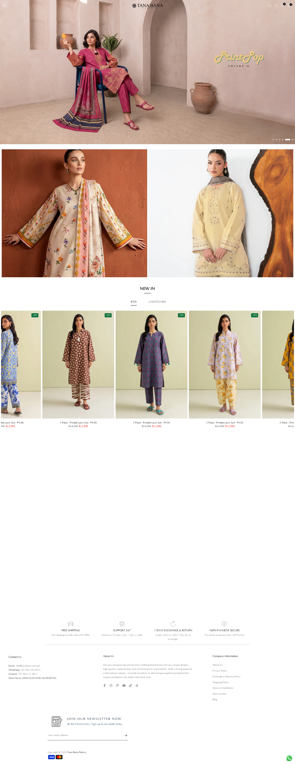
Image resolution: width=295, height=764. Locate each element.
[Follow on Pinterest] (117, 690)
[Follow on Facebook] (104, 690)
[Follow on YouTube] (123, 690)
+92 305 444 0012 (30, 674)
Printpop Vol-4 (159, 269)
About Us (217, 669)
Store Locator (219, 698)
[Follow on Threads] (136, 690)
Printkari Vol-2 (13, 272)
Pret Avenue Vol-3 (162, 259)
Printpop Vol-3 (159, 264)
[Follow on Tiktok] (130, 690)
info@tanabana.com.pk (28, 670)
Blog (215, 703)
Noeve (155, 273)
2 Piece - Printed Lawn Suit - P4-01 (37, 426)
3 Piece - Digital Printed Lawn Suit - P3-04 (257, 426)
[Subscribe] (124, 739)
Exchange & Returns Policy (227, 680)
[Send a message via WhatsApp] (289, 758)
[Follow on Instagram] (111, 690)
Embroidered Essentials (18, 263)
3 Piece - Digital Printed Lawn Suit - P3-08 (184, 426)
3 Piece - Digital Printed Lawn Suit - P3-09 (111, 426)
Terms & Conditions (223, 692)
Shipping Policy (221, 686)
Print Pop (10, 268)
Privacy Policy (220, 675)
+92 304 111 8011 (28, 678)
